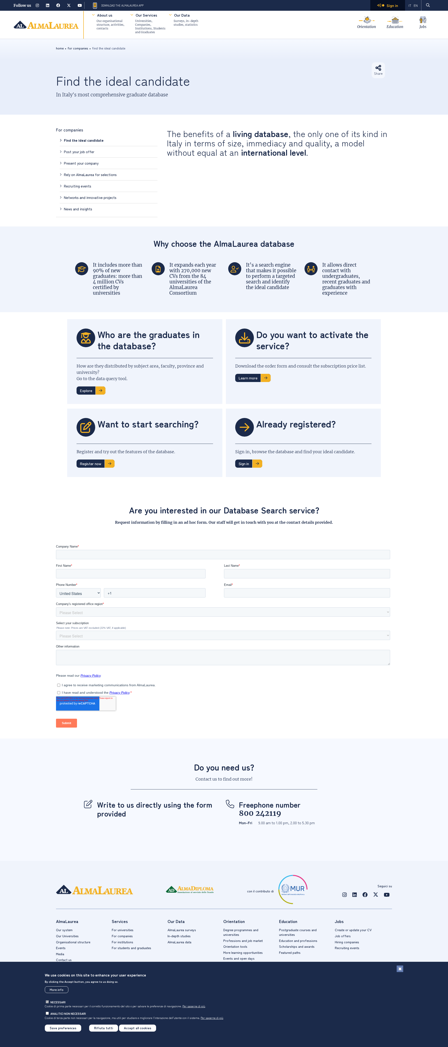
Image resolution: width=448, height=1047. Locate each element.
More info (56, 989)
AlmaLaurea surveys (182, 929)
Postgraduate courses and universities (298, 932)
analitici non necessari (68, 1013)
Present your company (81, 163)
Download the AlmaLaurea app (122, 5)
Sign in (243, 463)
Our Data (182, 15)
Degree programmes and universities (240, 932)
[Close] (400, 969)
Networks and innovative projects (90, 197)
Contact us (64, 959)
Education (395, 27)
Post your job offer (79, 151)
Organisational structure (73, 942)
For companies (69, 130)
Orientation (366, 27)
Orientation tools (235, 946)
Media (60, 953)
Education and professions (298, 940)
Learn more (247, 378)
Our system (64, 929)
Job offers (343, 936)
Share (378, 73)
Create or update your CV (353, 929)
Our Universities (67, 936)
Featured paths (290, 952)
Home (60, 48)
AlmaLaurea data (179, 942)
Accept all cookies (137, 1028)
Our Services (146, 15)
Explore (86, 390)
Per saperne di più (193, 1006)
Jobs (423, 27)
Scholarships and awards (297, 946)
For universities (122, 929)
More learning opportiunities (243, 952)
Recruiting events (77, 186)
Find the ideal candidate (84, 140)
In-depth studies (179, 936)
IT (410, 5)
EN (416, 5)
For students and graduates (131, 947)
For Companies (77, 48)
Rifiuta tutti (103, 1028)
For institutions (122, 942)
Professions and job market (243, 940)
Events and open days (239, 958)
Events (61, 947)
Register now (90, 463)
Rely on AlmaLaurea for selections (90, 174)
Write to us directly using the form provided (154, 809)
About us (104, 15)
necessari (58, 1002)
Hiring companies (347, 942)
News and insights (78, 208)
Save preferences (63, 1028)
